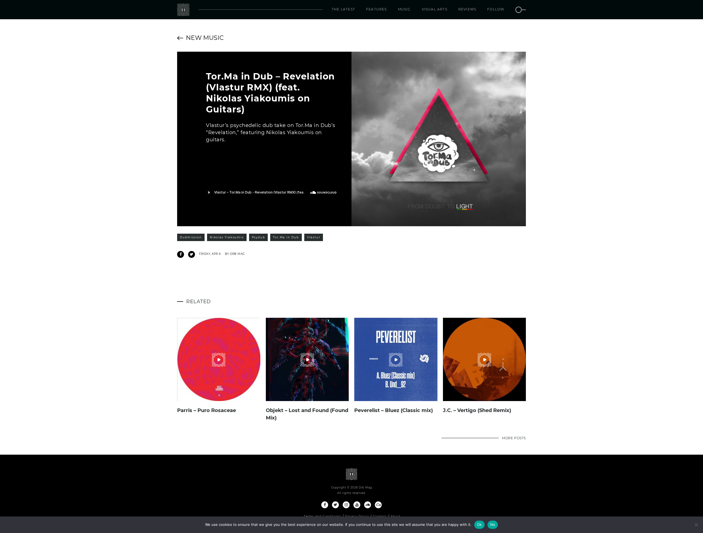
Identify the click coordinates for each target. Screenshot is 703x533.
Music (404, 9)
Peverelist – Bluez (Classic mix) (393, 410)
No (492, 524)
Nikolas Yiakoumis (227, 237)
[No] (696, 525)
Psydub (258, 237)
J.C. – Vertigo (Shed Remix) (477, 410)
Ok (479, 524)
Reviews (467, 9)
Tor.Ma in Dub (286, 237)
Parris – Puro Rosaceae (206, 410)
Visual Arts (434, 9)
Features (376, 9)
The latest (343, 9)
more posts (514, 438)
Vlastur (313, 237)
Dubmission (191, 237)
